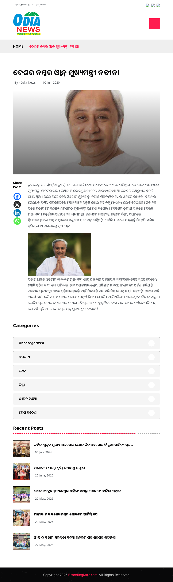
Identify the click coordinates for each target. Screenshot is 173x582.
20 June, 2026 (44, 475)
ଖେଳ (22, 370)
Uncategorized (31, 343)
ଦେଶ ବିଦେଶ (27, 412)
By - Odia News (25, 82)
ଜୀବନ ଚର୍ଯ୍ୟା (28, 398)
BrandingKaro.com (82, 575)
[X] (17, 204)
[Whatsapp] (17, 221)
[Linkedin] (17, 213)
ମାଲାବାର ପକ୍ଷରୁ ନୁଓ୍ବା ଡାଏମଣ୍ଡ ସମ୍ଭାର (59, 468)
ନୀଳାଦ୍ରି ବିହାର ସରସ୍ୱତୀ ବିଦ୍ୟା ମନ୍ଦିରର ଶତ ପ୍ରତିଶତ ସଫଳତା (75, 537)
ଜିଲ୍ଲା (22, 384)
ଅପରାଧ (24, 357)
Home (18, 46)
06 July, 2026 (43, 452)
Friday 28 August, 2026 (30, 5)
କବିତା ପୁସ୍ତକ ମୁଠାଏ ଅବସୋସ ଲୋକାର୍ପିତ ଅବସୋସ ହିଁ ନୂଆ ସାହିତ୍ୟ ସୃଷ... (83, 444)
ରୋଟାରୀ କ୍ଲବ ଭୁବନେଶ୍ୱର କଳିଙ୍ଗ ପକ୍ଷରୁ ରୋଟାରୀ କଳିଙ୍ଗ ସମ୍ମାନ (77, 491)
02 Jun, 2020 (51, 82)
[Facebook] (17, 196)
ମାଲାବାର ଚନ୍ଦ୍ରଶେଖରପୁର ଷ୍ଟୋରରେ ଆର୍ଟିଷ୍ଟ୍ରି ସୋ (66, 514)
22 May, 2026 (44, 498)
